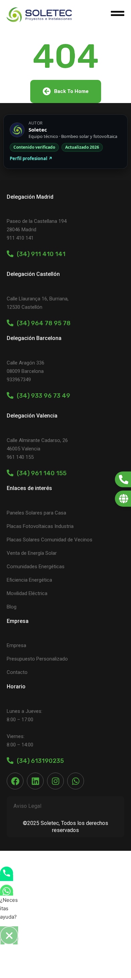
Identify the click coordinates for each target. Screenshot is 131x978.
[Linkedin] (35, 781)
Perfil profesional (31, 158)
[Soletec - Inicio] (39, 14)
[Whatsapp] (75, 781)
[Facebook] (15, 781)
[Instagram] (55, 781)
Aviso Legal (27, 806)
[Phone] (6, 878)
